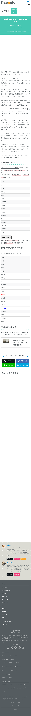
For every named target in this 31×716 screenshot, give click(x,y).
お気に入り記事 (6, 590)
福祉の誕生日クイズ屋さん (7, 666)
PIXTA (3, 692)
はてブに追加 (24, 365)
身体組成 (4, 611)
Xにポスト (10, 361)
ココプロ (9, 655)
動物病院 (4, 677)
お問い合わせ (5, 596)
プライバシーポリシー (15, 702)
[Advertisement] (15, 51)
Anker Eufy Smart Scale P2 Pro (10, 168)
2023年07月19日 (10, 253)
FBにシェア (24, 361)
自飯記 (3, 608)
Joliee (21, 72)
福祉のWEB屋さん (8, 659)
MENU (28, 4)
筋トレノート (5, 605)
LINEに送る (9, 365)
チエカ (20, 666)
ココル (5, 652)
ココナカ (15, 655)
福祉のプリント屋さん (14, 662)
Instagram (16, 558)
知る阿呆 (4, 655)
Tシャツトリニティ (21, 688)
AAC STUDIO (14, 670)
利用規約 (4, 593)
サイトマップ (15, 706)
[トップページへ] (8, 4)
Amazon (23, 558)
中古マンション (6, 624)
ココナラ (4, 688)
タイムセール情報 (6, 621)
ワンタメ (6, 674)
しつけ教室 (9, 677)
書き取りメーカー (6, 670)
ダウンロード (5, 614)
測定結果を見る (6, 237)
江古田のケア (5, 662)
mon (16, 666)
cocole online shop (20, 684)
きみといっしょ (6, 603)
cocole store (4, 684)
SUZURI (11, 684)
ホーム (4, 584)
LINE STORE (11, 688)
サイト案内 (4, 587)
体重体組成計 (14, 11)
